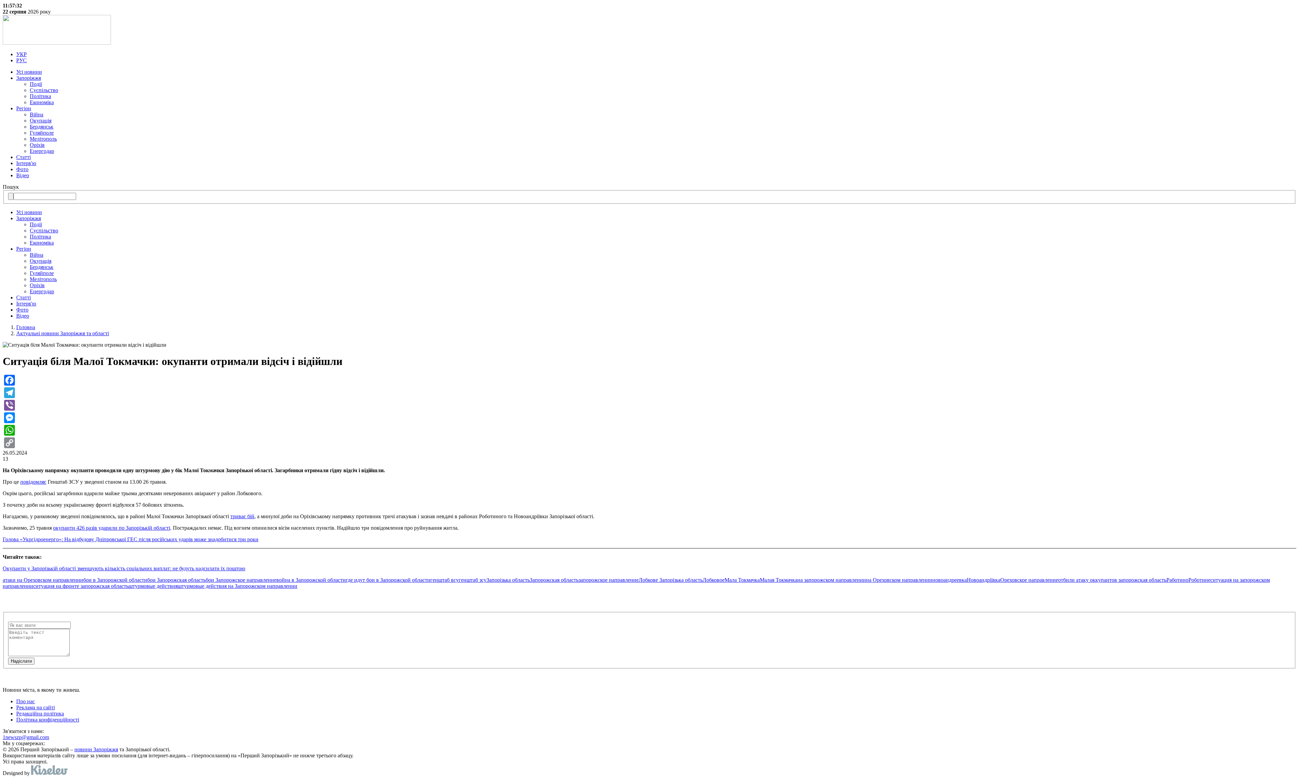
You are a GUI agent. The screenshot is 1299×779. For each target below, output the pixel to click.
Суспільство (44, 90)
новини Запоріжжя (96, 749)
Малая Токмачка (778, 580)
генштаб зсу (472, 580)
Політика (40, 96)
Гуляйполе (42, 133)
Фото (22, 169)
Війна (36, 114)
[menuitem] (656, 54)
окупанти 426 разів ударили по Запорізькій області (111, 528)
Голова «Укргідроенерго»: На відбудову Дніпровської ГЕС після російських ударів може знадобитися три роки (130, 539)
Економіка (42, 102)
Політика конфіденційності (47, 720)
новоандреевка (949, 580)
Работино (1177, 580)
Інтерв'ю (26, 163)
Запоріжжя (28, 78)
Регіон (23, 108)
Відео (22, 175)
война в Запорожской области (311, 580)
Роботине (1199, 580)
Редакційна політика (40, 713)
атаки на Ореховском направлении (43, 580)
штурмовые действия (153, 586)
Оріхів (37, 145)
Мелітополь (43, 139)
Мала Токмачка (742, 580)
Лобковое (714, 580)
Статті (23, 157)
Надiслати (21, 661)
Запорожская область (554, 580)
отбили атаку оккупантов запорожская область (1112, 580)
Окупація (40, 120)
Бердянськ (41, 127)
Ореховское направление (1029, 580)
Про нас (25, 701)
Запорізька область (508, 580)
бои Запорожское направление (241, 580)
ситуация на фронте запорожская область (81, 586)
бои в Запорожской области (115, 580)
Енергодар (42, 151)
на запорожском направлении (831, 580)
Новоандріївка (983, 580)
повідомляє (33, 482)
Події (36, 84)
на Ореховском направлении (899, 580)
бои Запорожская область (176, 580)
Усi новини (29, 72)
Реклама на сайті (35, 707)
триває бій (242, 516)
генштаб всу (444, 580)
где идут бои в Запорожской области (388, 580)
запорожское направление (608, 580)
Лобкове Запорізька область (671, 580)
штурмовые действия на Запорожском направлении (237, 586)
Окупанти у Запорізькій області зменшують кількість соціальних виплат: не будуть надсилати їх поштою (124, 568)
